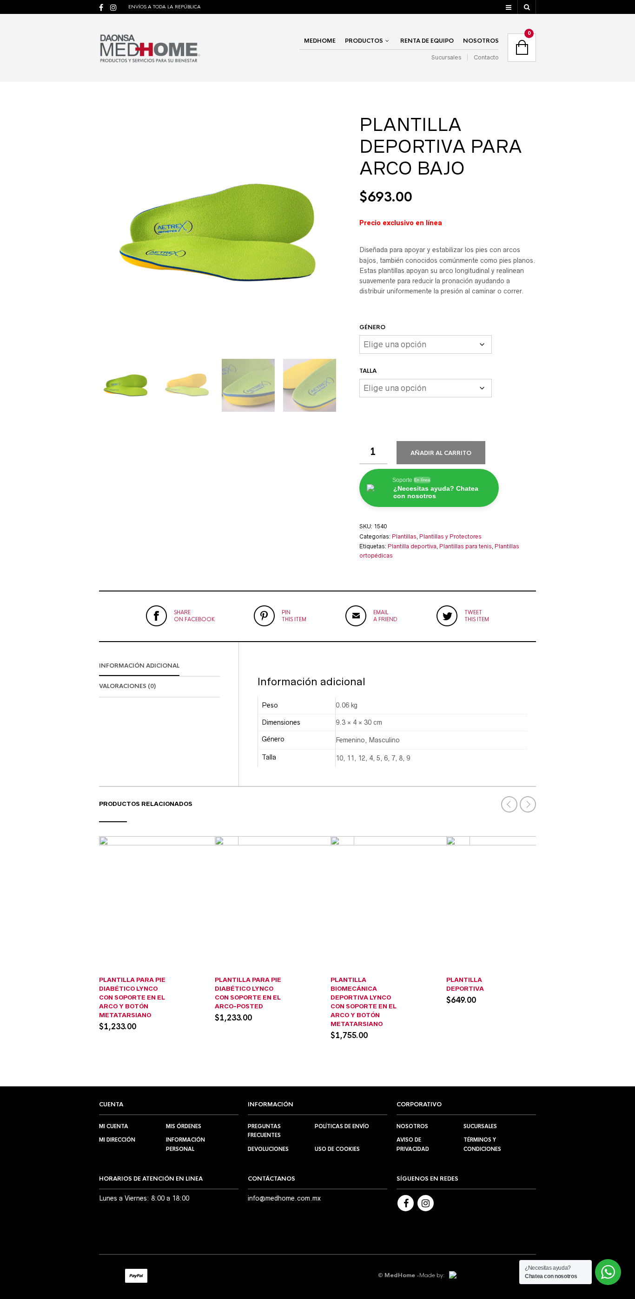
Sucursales (446, 57)
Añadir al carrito (440, 453)
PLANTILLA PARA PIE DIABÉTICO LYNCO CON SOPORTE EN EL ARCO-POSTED (248, 993)
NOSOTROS (481, 41)
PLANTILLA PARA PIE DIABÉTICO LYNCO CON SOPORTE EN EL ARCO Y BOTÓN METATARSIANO (132, 997)
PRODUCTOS (364, 41)
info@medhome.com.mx (284, 1198)
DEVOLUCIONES (268, 1149)
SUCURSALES (480, 1126)
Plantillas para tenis (465, 546)
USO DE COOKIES (337, 1149)
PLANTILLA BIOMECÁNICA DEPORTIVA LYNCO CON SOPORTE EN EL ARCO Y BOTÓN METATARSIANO (364, 1001)
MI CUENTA (113, 1126)
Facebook (406, 1203)
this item (294, 615)
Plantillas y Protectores (450, 536)
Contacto (486, 57)
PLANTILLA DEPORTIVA (465, 984)
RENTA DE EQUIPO (427, 41)
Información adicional (139, 665)
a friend (385, 615)
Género (372, 327)
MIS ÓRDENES (183, 1126)
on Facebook (194, 615)
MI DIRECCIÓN (117, 1140)
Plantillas (404, 536)
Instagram (426, 1203)
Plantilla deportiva (412, 546)
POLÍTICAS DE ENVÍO (342, 1126)
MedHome (320, 41)
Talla (368, 371)
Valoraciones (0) (127, 686)
